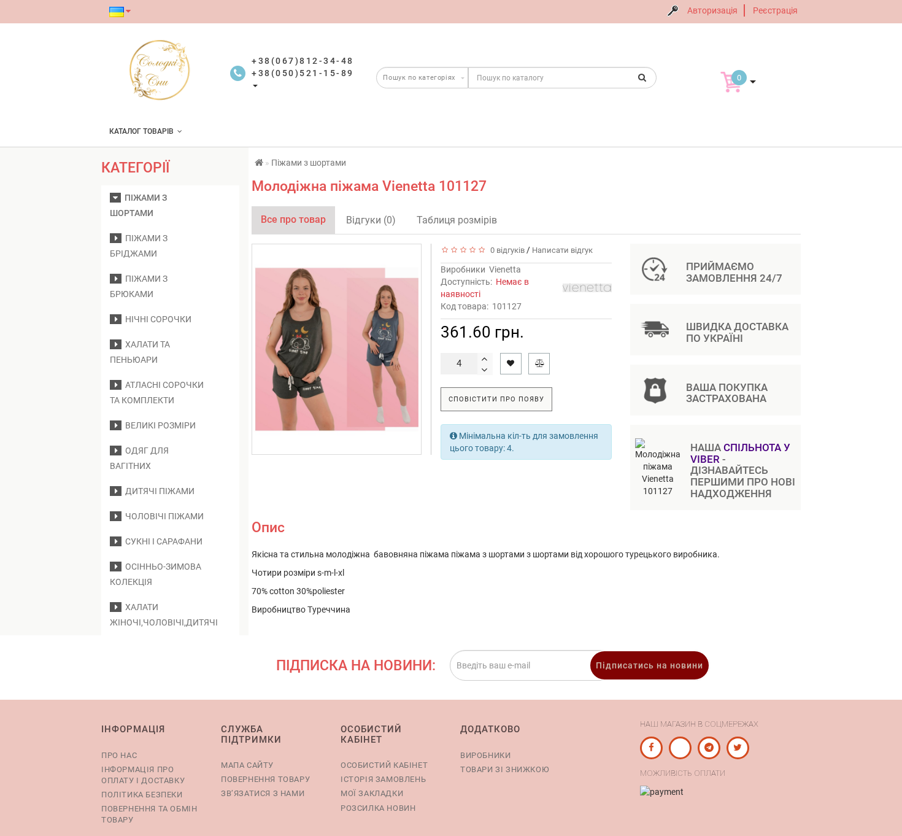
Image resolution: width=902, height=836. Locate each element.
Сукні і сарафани (161, 541)
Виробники (485, 755)
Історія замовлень (383, 779)
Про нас (119, 755)
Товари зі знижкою (504, 769)
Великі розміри (158, 425)
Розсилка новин (378, 808)
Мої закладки (372, 793)
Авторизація (712, 10)
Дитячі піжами (158, 491)
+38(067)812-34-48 (303, 61)
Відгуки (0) (371, 220)
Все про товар (293, 219)
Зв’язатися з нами (262, 793)
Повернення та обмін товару (149, 814)
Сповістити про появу (496, 399)
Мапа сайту (247, 765)
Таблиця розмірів (457, 220)
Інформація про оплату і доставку (143, 775)
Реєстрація (775, 10)
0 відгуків (506, 250)
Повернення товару (265, 779)
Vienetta (505, 269)
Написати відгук (562, 250)
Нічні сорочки (156, 319)
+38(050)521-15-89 (303, 73)
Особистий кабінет (384, 765)
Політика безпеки (142, 794)
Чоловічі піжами (162, 516)
